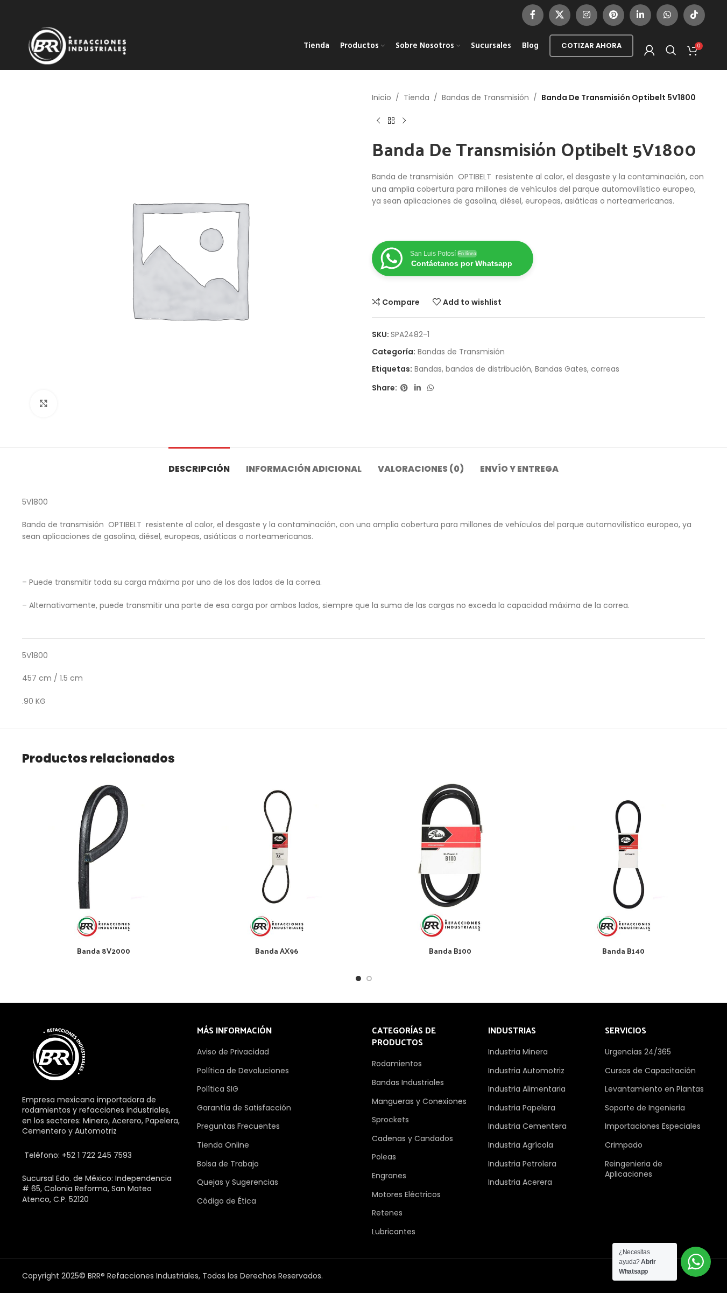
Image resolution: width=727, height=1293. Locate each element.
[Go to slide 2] (369, 978)
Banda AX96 (276, 950)
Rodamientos (397, 1063)
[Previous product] (378, 120)
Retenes (387, 1212)
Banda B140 (623, 950)
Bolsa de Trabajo (228, 1163)
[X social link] (559, 15)
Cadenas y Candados (412, 1138)
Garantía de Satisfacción (244, 1107)
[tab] (199, 463)
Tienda (416, 97)
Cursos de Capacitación (650, 1070)
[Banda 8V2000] (103, 859)
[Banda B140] (623, 859)
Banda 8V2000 (103, 950)
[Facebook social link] (533, 15)
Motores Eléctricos (406, 1194)
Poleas (384, 1156)
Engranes (389, 1175)
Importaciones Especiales (653, 1126)
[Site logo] (77, 45)
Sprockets (390, 1119)
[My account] (649, 50)
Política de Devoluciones (243, 1070)
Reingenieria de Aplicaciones (633, 1169)
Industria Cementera (527, 1126)
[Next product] (404, 120)
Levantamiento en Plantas (654, 1089)
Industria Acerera (520, 1182)
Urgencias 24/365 (638, 1051)
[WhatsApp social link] (667, 15)
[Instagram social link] (586, 15)
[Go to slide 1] (358, 978)
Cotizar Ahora (591, 45)
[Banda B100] (450, 859)
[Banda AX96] (276, 859)
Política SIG (217, 1089)
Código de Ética (226, 1201)
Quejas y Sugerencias (237, 1182)
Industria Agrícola (520, 1145)
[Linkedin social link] (640, 15)
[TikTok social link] (694, 15)
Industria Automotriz (526, 1070)
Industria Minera (518, 1051)
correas (605, 369)
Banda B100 (450, 950)
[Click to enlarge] (43, 403)
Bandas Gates (561, 369)
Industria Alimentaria (527, 1089)
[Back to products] (391, 120)
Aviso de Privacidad (233, 1051)
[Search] (671, 50)
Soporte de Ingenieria (645, 1107)
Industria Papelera (521, 1107)
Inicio (381, 97)
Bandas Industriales (408, 1082)
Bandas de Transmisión (485, 97)
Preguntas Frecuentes (238, 1126)
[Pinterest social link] (613, 15)
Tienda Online (223, 1145)
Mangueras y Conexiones (419, 1101)
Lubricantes (393, 1231)
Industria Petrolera (522, 1163)
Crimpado (624, 1145)
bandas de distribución (488, 369)
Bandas (428, 369)
